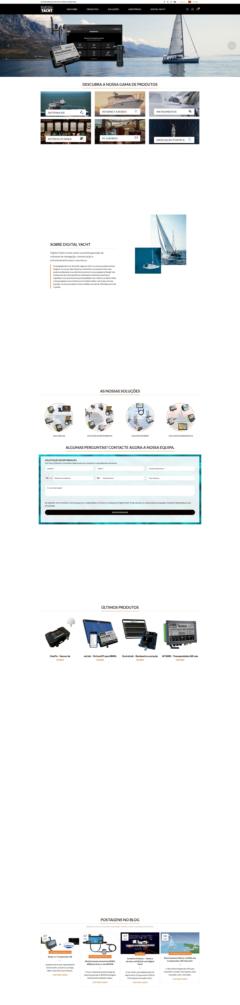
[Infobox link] (59, 419)
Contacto (183, 2)
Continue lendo (60, 975)
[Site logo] (47, 9)
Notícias (140, 954)
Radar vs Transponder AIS (60, 956)
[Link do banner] (66, 104)
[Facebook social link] (164, 2)
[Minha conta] (192, 9)
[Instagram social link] (171, 2)
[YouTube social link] (175, 2)
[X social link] (168, 2)
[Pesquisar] (187, 9)
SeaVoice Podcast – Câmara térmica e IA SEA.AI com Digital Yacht (140, 961)
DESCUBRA (159, 51)
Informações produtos (60, 952)
